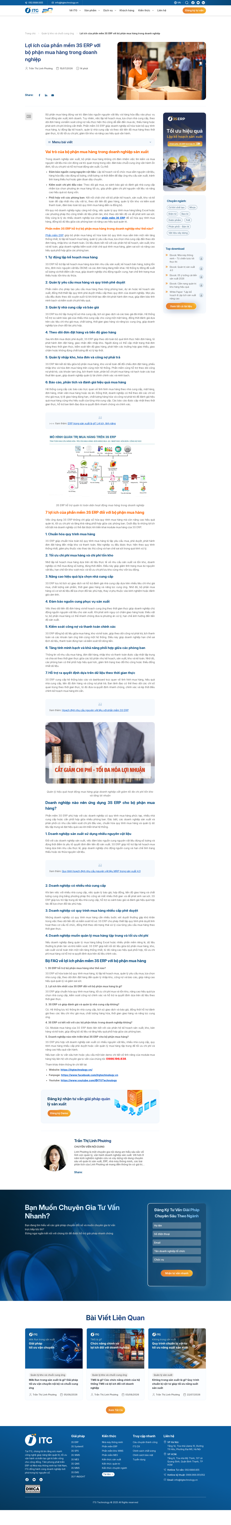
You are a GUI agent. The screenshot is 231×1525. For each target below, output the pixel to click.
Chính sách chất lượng (144, 1450)
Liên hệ (161, 10)
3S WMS (75, 1455)
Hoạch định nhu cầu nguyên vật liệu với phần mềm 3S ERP (95, 710)
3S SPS (75, 1450)
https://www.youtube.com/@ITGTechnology (89, 1080)
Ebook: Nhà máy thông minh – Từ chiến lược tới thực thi (182, 258)
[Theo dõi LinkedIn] (203, 2)
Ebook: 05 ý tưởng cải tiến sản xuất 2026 (183, 277)
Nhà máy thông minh (112, 1442)
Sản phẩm (90, 10)
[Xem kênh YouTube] (198, 2)
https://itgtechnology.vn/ (76, 1069)
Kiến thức (144, 10)
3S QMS (75, 1463)
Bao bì (185, 213)
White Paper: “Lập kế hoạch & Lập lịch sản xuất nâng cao (183, 295)
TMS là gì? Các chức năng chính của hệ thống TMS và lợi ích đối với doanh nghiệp (115, 1383)
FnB (188, 220)
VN (179, 2)
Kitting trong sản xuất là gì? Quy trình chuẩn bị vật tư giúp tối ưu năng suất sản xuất (175, 1383)
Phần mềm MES (110, 1455)
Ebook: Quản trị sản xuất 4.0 (182, 269)
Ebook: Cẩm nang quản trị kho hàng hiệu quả (183, 285)
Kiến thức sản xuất (111, 1459)
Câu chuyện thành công (145, 1442)
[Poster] (184, 152)
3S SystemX (77, 1446)
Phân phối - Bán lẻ (179, 226)
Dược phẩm (175, 220)
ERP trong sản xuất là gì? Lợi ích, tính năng (92, 423)
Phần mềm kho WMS (112, 1450)
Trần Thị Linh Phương (41, 68)
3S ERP (75, 1442)
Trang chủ (30, 33)
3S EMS (75, 1472)
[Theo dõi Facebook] (192, 2)
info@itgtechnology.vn (66, 2)
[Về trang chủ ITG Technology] (38, 1440)
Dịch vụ (108, 10)
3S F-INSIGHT (78, 1476)
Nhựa (192, 207)
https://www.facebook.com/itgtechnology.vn (89, 1075)
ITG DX (136, 1446)
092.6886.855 (35, 2)
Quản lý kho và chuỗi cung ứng (57, 33)
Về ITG (73, 10)
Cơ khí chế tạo (176, 207)
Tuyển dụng (139, 1459)
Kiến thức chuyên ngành (114, 1468)
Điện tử (172, 213)
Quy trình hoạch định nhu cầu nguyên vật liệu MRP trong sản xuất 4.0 (101, 871)
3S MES (75, 1459)
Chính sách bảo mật (143, 1455)
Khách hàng (127, 10)
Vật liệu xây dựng (178, 232)
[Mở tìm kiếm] (187, 3)
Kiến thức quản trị (111, 1463)
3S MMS (75, 1468)
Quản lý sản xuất (163, 1375)
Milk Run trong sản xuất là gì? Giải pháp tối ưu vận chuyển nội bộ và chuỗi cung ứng (53, 1383)
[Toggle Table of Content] (101, 142)
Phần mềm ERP (54, 235)
